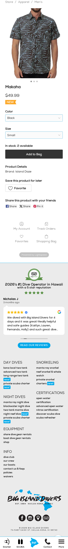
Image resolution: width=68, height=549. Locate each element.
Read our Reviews (34, 345)
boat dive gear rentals (17, 438)
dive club (8, 457)
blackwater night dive (16, 406)
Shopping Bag (46, 241)
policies (7, 472)
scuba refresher (45, 417)
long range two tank (15, 377)
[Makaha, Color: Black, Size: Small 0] (34, 43)
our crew (8, 460)
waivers (8, 476)
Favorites (21, 241)
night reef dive (15, 413)
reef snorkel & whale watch (48, 373)
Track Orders (46, 228)
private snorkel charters (45, 381)
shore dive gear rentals (17, 434)
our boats (9, 464)
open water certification (43, 400)
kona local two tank (15, 367)
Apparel (23, 2)
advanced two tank (15, 371)
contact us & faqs (14, 468)
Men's (38, 2)
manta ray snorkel (47, 367)
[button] (18, 188)
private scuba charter (16, 385)
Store (9, 2)
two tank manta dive (16, 409)
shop (6, 442)
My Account (21, 228)
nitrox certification (47, 409)
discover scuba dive (48, 413)
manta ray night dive (16, 402)
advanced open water (49, 406)
